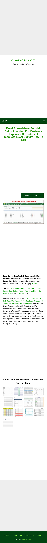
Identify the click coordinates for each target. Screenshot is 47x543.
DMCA (6, 535)
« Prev (26, 195)
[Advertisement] (23, 28)
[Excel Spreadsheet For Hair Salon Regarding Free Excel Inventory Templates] (8, 422)
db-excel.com (23, 59)
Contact (40, 535)
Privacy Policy (17, 535)
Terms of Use (29, 535)
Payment (35, 283)
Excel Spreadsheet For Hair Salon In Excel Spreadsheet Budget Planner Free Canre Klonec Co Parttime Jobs (22, 291)
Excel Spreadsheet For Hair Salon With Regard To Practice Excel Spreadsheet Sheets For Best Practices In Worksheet (23, 300)
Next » (38, 195)
